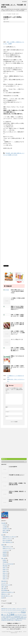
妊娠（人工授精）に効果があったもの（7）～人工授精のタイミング (18, 333)
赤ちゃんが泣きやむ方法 (8, 563)
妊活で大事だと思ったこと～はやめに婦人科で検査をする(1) (17, 291)
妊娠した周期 (5, 530)
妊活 (2, 534)
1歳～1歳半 (3, 588)
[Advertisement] (14, 32)
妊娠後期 (5, 555)
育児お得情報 (4, 590)
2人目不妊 (5, 525)
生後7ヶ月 (5, 567)
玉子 (16, 618)
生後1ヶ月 (5, 578)
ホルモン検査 (10, 612)
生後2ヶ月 (5, 576)
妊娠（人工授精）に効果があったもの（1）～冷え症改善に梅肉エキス (18, 349)
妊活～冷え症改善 (6, 540)
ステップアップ (10, 610)
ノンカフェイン (6, 550)
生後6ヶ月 (5, 569)
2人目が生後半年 (13, 466)
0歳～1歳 (3, 558)
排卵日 (8, 618)
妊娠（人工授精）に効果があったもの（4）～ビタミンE (18, 367)
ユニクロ (19, 612)
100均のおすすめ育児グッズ (7, 592)
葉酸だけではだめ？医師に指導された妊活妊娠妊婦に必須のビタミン (17, 308)
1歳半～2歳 (3, 586)
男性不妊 (5, 532)
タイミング (15, 610)
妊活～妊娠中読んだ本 (7, 542)
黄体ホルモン (20, 620)
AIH (2, 608)
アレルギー (3, 583)
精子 (5, 620)
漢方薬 (13, 618)
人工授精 (5, 526)
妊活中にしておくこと (7, 538)
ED (4, 608)
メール (7, 411)
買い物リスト (13, 620)
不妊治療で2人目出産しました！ (17, 474)
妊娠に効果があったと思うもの (9, 536)
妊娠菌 (9, 154)
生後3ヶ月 (5, 575)
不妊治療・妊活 (9, 153)
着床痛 (3, 620)
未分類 (2, 597)
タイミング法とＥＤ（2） (17, 339)
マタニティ (15, 612)
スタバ (6, 610)
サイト (7, 416)
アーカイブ (4, 603)
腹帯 (9, 620)
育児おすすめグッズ (5, 584)
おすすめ (9, 608)
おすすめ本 (14, 154)
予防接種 (5, 562)
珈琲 (18, 618)
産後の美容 (3, 581)
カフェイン (19, 608)
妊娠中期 (5, 554)
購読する (5, 458)
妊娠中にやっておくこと (8, 548)
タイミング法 (21, 610)
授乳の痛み (5, 565)
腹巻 (7, 620)
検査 (11, 618)
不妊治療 (3, 523)
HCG (6, 608)
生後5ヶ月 (5, 571)
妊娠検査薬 (17, 617)
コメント (7, 392)
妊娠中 (2, 544)
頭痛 (16, 620)
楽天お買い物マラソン (6, 596)
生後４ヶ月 (5, 573)
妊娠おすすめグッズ (7, 546)
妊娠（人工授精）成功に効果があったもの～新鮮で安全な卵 (17, 324)
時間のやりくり (4, 594)
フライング (6, 612)
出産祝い (5, 560)
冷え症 (19, 615)
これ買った (14, 608)
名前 (7, 407)
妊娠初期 (5, 552)
